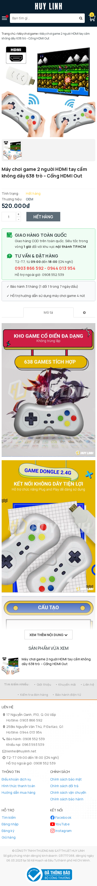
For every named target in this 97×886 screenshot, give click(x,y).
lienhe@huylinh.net (21, 751)
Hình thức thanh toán (18, 786)
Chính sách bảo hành (66, 799)
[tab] (48, 312)
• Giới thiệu (42, 684)
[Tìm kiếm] (81, 18)
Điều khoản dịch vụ (16, 779)
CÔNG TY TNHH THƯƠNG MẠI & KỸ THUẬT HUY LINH (50, 851)
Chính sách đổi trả (64, 786)
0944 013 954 (61, 268)
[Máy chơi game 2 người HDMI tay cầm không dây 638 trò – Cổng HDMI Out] (10, 666)
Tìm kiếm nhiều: (16, 684)
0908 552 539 (34, 739)
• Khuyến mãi (65, 684)
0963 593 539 (33, 744)
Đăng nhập (10, 824)
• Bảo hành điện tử (66, 694)
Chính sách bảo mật (66, 779)
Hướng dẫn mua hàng (19, 792)
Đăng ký (8, 830)
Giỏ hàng (9, 837)
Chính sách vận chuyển (68, 792)
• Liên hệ (87, 684)
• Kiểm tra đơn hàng (32, 694)
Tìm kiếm (9, 817)
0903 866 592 (29, 268)
